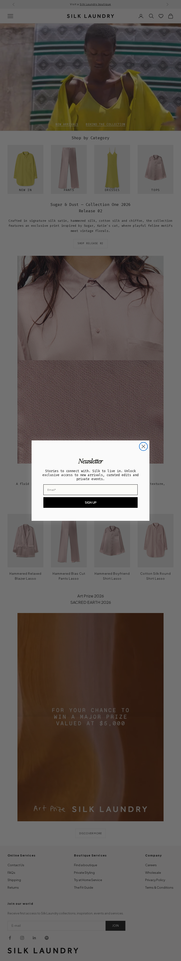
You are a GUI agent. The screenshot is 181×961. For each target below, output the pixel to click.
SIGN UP (90, 502)
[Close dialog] (143, 446)
